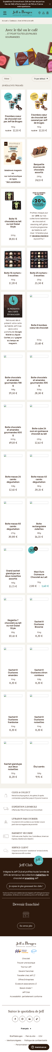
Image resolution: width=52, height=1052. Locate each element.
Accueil (5, 21)
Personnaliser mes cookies (27, 1044)
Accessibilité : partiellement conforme (26, 996)
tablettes (41, 874)
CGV (40, 1036)
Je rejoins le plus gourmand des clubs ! (26, 886)
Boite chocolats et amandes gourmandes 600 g (13, 431)
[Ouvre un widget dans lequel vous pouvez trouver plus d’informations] (38, 1047)
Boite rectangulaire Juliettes (39, 526)
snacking (29, 878)
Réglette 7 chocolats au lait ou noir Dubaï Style (13, 624)
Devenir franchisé (26, 971)
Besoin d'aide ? (26, 988)
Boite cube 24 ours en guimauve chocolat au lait (39, 431)
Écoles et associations (24, 983)
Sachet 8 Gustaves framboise (13, 719)
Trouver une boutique (26, 962)
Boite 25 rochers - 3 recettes (39, 274)
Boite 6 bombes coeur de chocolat (39, 326)
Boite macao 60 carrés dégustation (13, 526)
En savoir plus (27, 926)
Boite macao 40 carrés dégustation (39, 479)
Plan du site (30, 1036)
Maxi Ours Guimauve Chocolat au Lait (39, 574)
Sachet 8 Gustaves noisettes (39, 719)
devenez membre (40, 236)
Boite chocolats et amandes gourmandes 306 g (39, 381)
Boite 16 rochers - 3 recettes (13, 274)
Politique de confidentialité (35, 1040)
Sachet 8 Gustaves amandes (13, 672)
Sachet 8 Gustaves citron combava (39, 672)
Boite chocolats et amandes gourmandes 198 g (13, 381)
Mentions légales (14, 1040)
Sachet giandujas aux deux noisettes (13, 766)
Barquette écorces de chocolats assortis (39, 168)
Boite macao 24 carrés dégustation (13, 479)
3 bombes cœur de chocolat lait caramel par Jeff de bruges (39, 118)
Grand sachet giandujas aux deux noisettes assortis (13, 574)
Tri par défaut (39, 78)
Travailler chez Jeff (25, 975)
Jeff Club (26, 992)
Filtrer (6, 78)
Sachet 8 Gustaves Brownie (39, 624)
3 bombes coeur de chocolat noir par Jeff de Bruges (13, 119)
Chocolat (26, 958)
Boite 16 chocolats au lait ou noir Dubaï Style (13, 222)
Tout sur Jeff (26, 967)
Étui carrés (39, 766)
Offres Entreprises (26, 979)
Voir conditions (13, 182)
